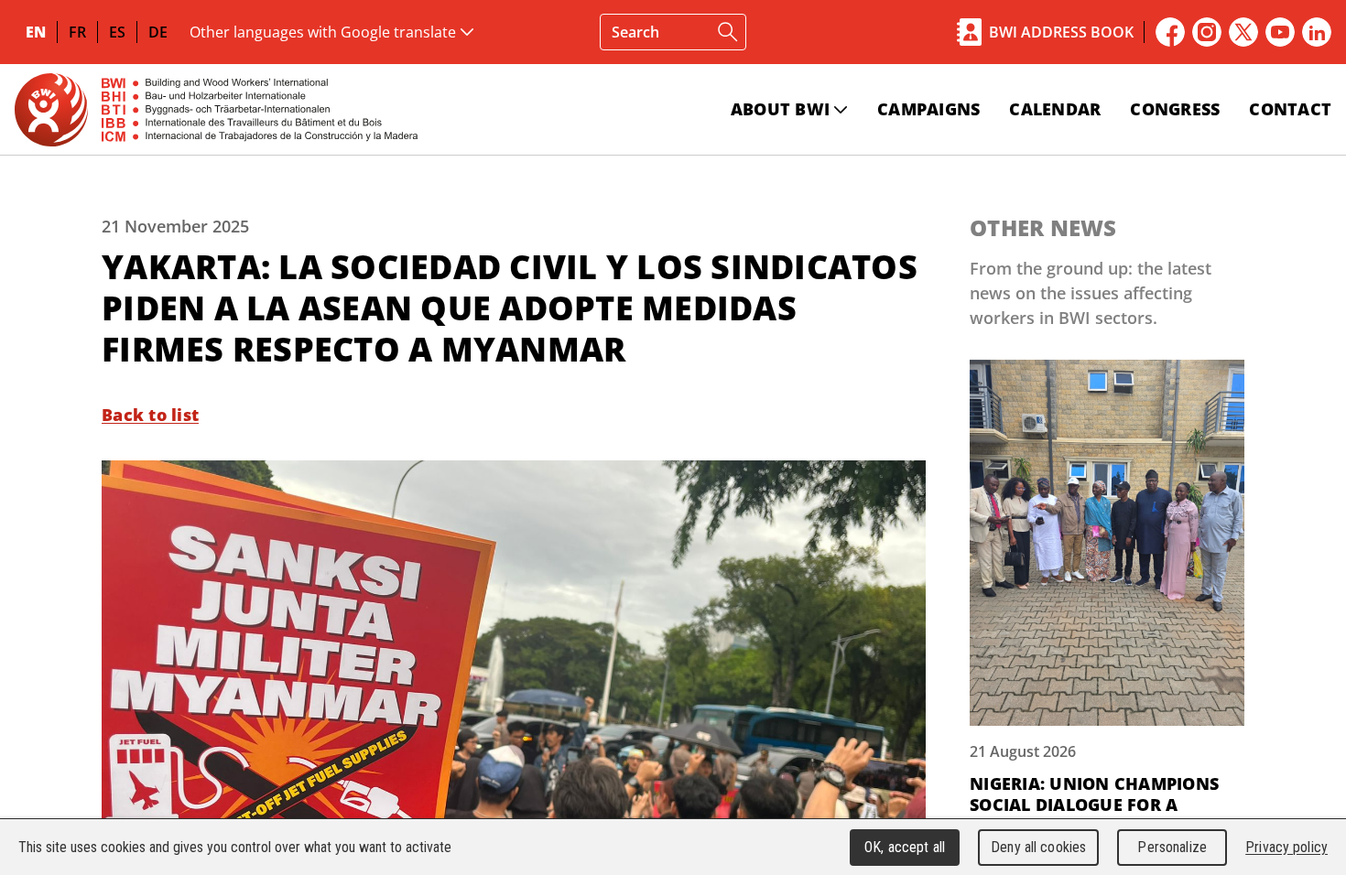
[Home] (216, 109)
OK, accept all (904, 847)
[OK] (728, 32)
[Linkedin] (1316, 32)
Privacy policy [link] (1286, 847)
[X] (1243, 32)
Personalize (1171, 847)
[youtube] (1280, 32)
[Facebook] (1170, 32)
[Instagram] (1206, 32)
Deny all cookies (1038, 847)
